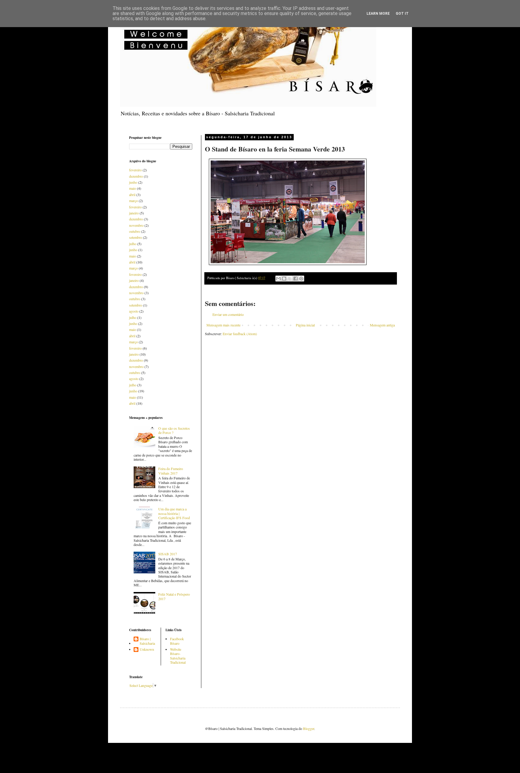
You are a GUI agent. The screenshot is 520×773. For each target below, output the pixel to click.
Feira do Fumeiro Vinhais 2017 (170, 470)
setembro (135, 237)
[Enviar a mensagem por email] (278, 279)
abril (132, 194)
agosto (133, 311)
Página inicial (305, 325)
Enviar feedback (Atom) (240, 333)
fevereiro (135, 169)
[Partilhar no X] (290, 279)
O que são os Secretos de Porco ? (174, 430)
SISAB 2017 (167, 553)
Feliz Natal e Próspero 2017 (174, 596)
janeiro (134, 212)
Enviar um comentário (228, 314)
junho (133, 182)
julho (132, 243)
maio (132, 188)
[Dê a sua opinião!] (284, 279)
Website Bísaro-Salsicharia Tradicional (178, 656)
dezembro (136, 176)
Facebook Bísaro (177, 640)
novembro (136, 225)
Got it (402, 13)
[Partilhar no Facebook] (295, 279)
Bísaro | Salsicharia (147, 641)
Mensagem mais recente (223, 325)
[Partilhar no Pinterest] (301, 279)
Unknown (147, 649)
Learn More (378, 13)
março (133, 200)
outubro (134, 231)
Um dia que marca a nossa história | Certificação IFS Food (174, 513)
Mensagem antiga (382, 325)
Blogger (308, 728)
